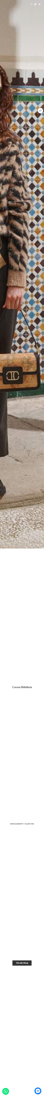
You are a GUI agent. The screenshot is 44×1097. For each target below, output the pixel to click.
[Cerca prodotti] (40, 110)
